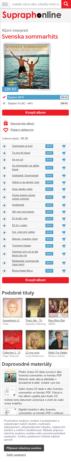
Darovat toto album (22, 123)
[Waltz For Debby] (58, 339)
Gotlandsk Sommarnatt (25, 175)
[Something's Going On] (12, 307)
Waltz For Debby (57, 352)
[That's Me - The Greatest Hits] (35, 307)
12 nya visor (32, 352)
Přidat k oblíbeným (22, 129)
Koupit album (35, 112)
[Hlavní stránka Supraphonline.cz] (32, 15)
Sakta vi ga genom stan (25, 182)
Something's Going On (15, 320)
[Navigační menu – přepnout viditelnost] (5, 4)
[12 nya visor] (35, 339)
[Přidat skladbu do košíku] (64, 146)
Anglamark (18, 204)
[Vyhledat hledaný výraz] (66, 4)
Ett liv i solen (19, 225)
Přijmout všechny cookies (24, 448)
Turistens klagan (21, 245)
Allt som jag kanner (23, 211)
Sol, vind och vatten (23, 232)
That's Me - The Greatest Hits (42, 320)
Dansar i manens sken (25, 238)
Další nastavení (16, 454)
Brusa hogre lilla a (22, 270)
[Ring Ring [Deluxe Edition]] (58, 307)
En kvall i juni (19, 218)
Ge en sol (17, 159)
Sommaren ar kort (22, 145)
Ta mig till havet (21, 152)
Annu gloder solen (22, 189)
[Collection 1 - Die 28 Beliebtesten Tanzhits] (12, 339)
